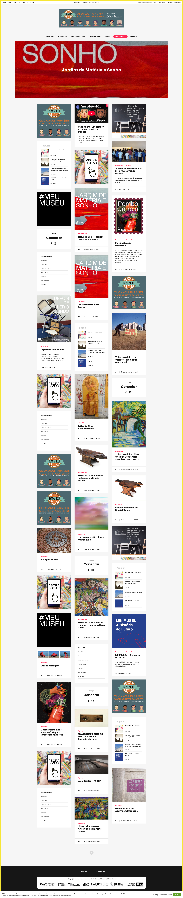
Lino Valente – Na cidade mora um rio (91, 538)
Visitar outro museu (28, 2)
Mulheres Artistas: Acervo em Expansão (126, 809)
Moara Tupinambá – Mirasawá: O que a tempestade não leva (52, 732)
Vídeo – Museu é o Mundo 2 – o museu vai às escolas (128, 171)
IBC (79, 249)
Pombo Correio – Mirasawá (124, 244)
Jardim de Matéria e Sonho (88, 305)
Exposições (50, 36)
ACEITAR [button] (176, 895)
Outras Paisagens (50, 665)
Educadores (62, 36)
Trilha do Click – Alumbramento (86, 427)
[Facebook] (51, 243)
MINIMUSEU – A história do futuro (127, 656)
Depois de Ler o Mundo (91, 70)
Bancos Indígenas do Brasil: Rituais (126, 509)
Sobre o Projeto (7, 2)
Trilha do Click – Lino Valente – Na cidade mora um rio (126, 360)
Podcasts (108, 36)
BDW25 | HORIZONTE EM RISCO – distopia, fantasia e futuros (90, 737)
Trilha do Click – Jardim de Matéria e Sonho (90, 238)
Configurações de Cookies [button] (162, 895)
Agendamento (120, 36)
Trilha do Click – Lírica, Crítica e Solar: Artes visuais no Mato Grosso (127, 457)
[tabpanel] (91, 69)
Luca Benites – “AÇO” (89, 781)
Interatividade (95, 36)
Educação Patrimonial (78, 36)
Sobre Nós (133, 36)
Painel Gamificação (175, 2)
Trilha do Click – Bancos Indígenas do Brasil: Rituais (91, 478)
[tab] (84, 96)
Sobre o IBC (17, 2)
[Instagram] (155, 2)
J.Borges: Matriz (49, 559)
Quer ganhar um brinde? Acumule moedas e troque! (91, 129)
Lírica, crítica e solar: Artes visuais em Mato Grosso (90, 829)
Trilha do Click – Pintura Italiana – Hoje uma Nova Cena (91, 625)
